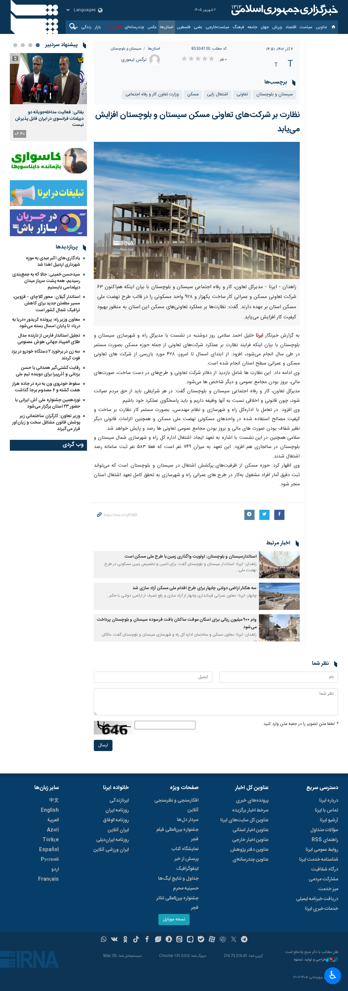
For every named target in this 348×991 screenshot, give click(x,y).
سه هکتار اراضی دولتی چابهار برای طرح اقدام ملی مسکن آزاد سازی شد (195, 588)
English (50, 810)
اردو (55, 869)
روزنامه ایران (117, 810)
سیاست (306, 27)
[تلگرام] (244, 940)
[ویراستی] (157, 940)
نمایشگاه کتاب (185, 849)
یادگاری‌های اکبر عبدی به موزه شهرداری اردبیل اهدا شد (53, 261)
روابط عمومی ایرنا (322, 850)
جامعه (252, 27)
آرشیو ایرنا (329, 820)
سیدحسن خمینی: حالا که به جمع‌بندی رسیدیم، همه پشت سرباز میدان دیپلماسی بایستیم (46, 281)
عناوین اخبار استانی (250, 830)
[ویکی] (114, 940)
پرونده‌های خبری (252, 801)
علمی (198, 27)
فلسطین (183, 27)
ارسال (103, 745)
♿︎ (333, 975)
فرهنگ (238, 27)
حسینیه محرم (185, 888)
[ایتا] (179, 940)
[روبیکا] (222, 940)
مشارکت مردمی (323, 879)
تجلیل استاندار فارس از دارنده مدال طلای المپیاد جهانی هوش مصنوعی (48, 339)
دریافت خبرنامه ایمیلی (317, 899)
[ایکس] (233, 940)
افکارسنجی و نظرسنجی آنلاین (176, 805)
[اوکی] (125, 940)
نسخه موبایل (174, 919)
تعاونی (242, 94)
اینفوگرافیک (187, 869)
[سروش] (168, 940)
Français (48, 879)
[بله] (201, 940)
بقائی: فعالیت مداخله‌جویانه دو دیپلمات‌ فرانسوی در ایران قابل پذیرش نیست (49, 119)
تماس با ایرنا (326, 810)
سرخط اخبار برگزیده (250, 810)
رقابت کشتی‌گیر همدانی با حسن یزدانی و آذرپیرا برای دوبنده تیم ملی (48, 371)
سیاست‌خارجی (217, 27)
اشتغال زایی (217, 94)
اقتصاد (290, 27)
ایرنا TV (110, 27)
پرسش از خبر (186, 859)
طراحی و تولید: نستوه (310, 960)
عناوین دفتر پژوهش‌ (249, 850)
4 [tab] (15, 45)
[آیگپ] (190, 940)
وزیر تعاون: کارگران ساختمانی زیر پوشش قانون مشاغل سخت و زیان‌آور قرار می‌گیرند (46, 422)
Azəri (53, 830)
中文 (54, 801)
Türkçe (50, 840)
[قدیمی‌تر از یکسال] (279, 564)
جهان (265, 27)
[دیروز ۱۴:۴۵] (48, 78)
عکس (152, 27)
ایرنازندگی (119, 801)
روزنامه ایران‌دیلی (112, 840)
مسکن (192, 94)
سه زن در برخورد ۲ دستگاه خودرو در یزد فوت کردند (46, 355)
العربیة (53, 820)
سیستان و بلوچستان (126, 48)
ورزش (277, 27)
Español (49, 850)
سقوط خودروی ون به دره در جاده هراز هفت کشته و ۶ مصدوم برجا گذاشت (46, 387)
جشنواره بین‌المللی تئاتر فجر (177, 903)
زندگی (86, 27)
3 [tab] (23, 45)
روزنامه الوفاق (116, 820)
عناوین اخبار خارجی (250, 840)
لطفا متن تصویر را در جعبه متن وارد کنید (300, 724)
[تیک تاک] (136, 940)
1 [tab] (38, 45)
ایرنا (283, 10)
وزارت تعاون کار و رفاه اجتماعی (152, 94)
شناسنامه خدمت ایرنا (318, 860)
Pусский (50, 860)
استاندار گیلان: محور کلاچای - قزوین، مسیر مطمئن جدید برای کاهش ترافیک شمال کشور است (46, 303)
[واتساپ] (103, 940)
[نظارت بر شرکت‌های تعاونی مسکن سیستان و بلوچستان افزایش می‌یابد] (197, 210)
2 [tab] (30, 45)
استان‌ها (166, 27)
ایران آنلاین (118, 830)
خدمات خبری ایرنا (321, 909)
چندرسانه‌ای (134, 27)
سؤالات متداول (324, 830)
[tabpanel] (48, 97)
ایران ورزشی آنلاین (111, 850)
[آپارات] (211, 940)
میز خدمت (328, 889)
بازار (98, 27)
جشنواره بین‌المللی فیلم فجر (177, 834)
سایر (74, 27)
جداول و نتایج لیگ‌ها (178, 879)
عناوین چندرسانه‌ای (250, 860)
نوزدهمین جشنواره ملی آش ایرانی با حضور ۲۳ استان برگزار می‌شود (47, 403)
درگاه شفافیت (324, 869)
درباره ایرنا (328, 801)
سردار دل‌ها (187, 820)
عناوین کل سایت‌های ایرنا (244, 820)
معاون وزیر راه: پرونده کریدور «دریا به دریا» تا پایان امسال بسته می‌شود (46, 323)
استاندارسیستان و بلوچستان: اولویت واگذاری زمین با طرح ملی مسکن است (191, 556)
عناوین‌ (321, 27)
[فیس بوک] (147, 940)
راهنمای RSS (325, 840)
